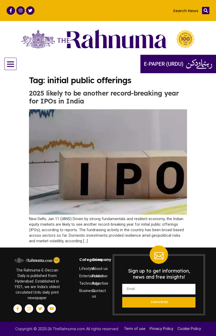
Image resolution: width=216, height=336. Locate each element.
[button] (205, 10)
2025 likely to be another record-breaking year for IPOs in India (104, 97)
